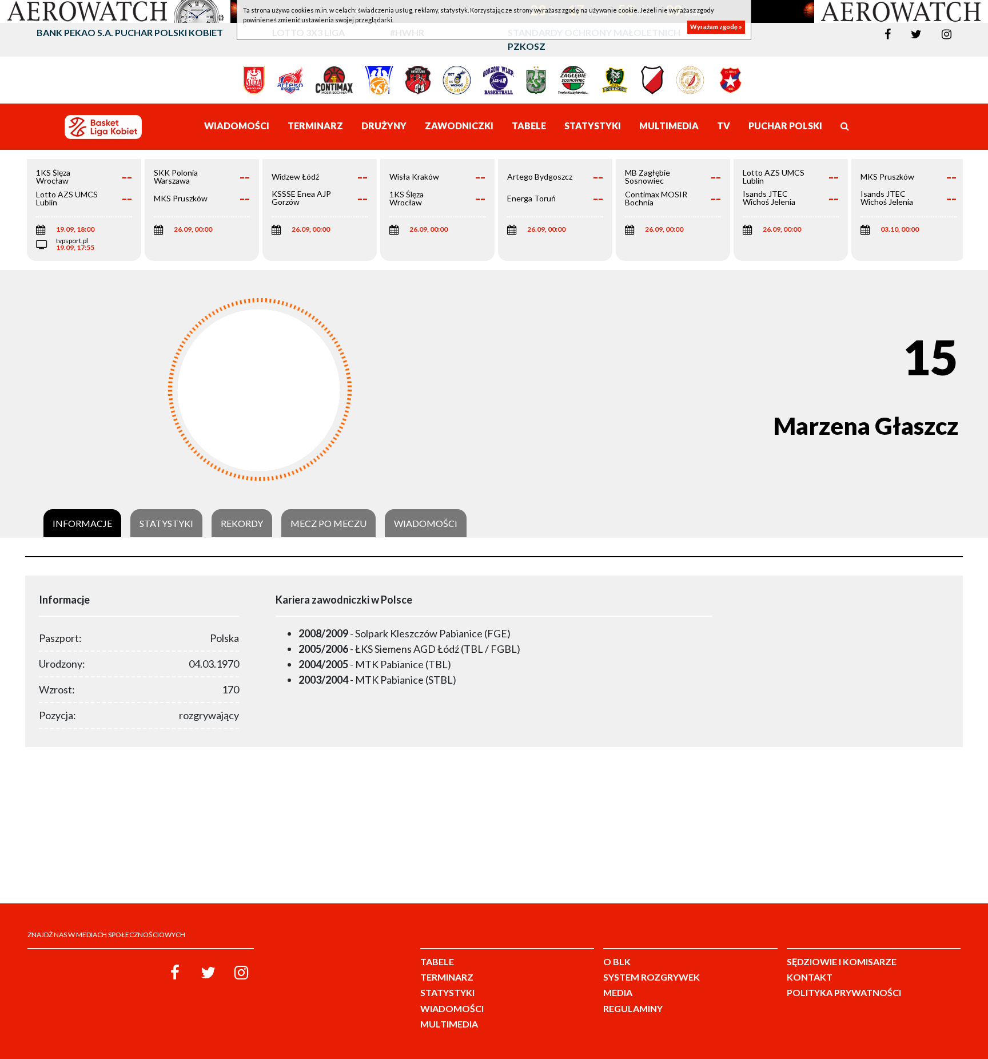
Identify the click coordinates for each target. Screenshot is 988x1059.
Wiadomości (425, 523)
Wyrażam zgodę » (716, 27)
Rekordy (242, 523)
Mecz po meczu (328, 523)
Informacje (82, 523)
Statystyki (166, 523)
